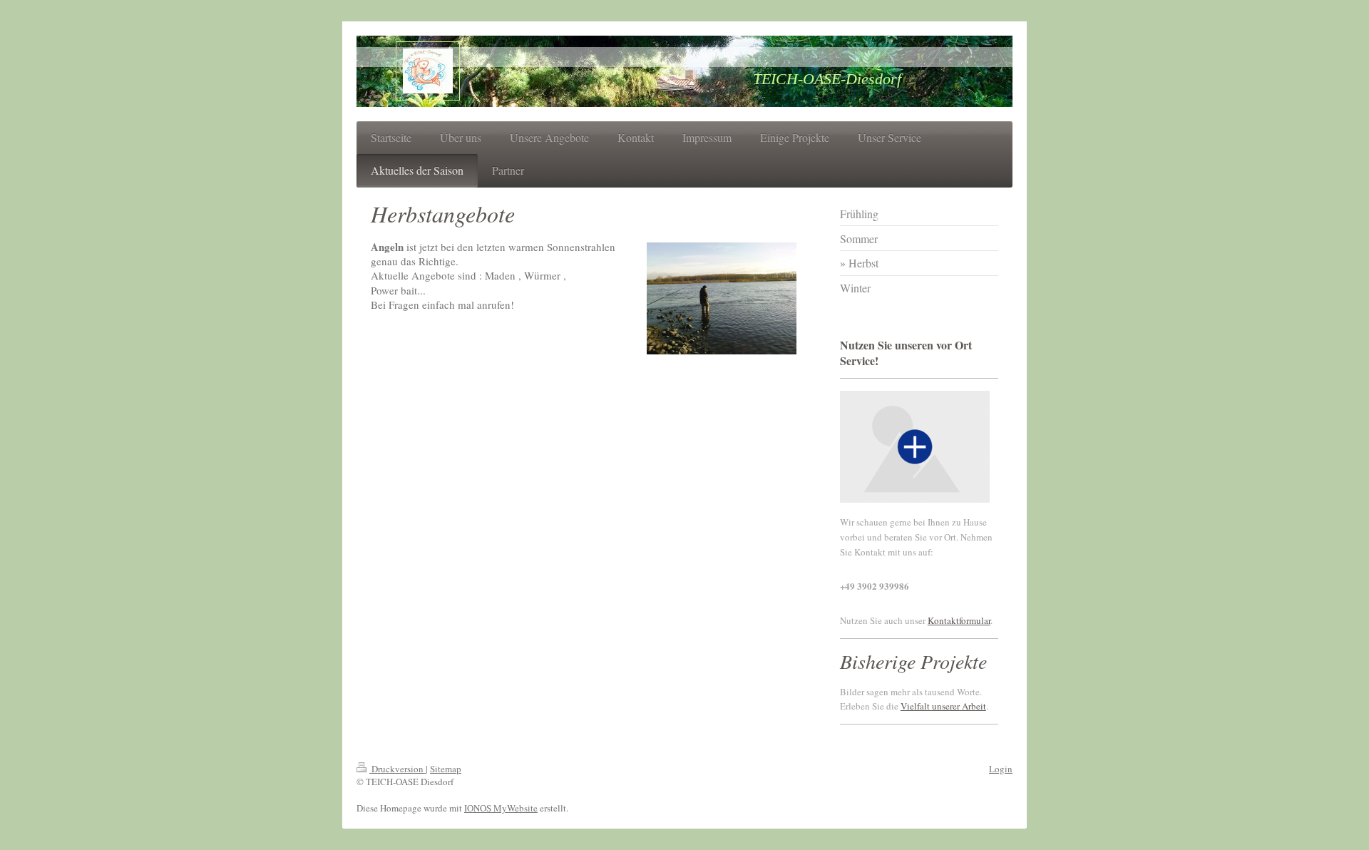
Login (1000, 768)
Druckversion (397, 768)
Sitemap (445, 768)
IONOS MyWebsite (501, 808)
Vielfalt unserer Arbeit (943, 706)
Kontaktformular (959, 620)
